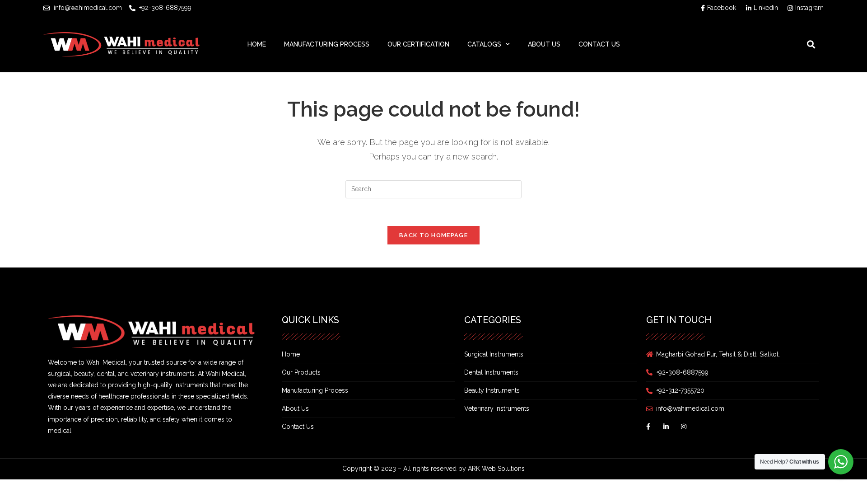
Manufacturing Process (326, 44)
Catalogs (484, 44)
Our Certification (418, 44)
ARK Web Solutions (496, 468)
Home (256, 44)
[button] (810, 44)
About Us (544, 44)
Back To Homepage (433, 235)
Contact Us (599, 44)
